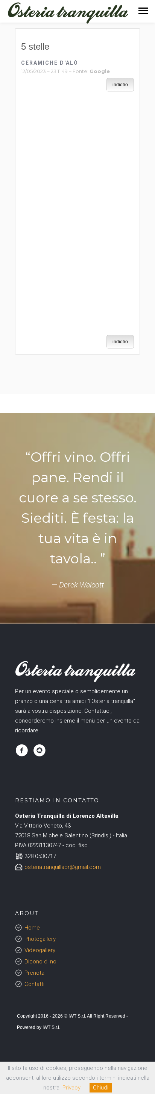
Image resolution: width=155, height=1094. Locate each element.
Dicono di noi (41, 961)
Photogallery (40, 939)
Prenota (34, 972)
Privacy (71, 1087)
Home (32, 927)
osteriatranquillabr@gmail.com (62, 867)
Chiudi (100, 1087)
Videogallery (39, 950)
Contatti (34, 984)
